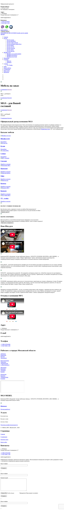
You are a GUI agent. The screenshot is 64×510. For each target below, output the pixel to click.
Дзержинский (4, 363)
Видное (3, 356)
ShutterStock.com (45, 129)
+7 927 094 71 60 (5, 23)
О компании (4, 89)
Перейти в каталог (6, 164)
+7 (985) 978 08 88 (5, 344)
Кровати (3, 191)
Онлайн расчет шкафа (22, 33)
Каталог (9, 89)
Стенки (3, 153)
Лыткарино (4, 358)
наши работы (4, 30)
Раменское (3, 355)
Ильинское (3, 374)
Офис (2, 176)
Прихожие (4, 168)
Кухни (3, 146)
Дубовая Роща (4, 377)
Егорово (3, 378)
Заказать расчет (5, 212)
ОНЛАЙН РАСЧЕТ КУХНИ (8, 33)
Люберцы (3, 353)
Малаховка (3, 367)
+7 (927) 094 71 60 (5, 345)
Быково (3, 371)
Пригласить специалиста (7, 222)
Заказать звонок (5, 31)
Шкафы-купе (5, 139)
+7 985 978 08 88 (5, 21)
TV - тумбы (4, 198)
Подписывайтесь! (5, 409)
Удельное (3, 370)
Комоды (3, 183)
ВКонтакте (4, 406)
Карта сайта (4, 442)
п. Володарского (5, 365)
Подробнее (3, 141)
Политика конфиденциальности (9, 425)
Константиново (5, 360)
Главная (3, 434)
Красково (3, 369)
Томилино (3, 362)
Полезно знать (4, 439)
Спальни (4, 161)
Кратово (3, 376)
